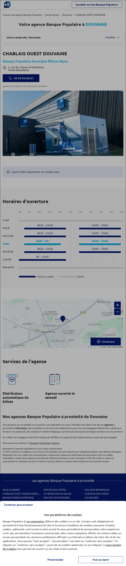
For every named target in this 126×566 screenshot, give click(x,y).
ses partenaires (35, 521)
